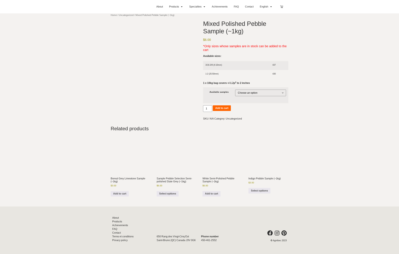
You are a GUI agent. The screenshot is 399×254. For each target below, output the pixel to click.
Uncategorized (126, 15)
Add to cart (221, 108)
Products (174, 6)
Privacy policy (120, 240)
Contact (249, 6)
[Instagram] (277, 233)
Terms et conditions (123, 236)
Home (114, 15)
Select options (167, 193)
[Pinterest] (284, 233)
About (159, 6)
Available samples (219, 92)
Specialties (195, 6)
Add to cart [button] (119, 193)
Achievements (220, 6)
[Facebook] (270, 233)
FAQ (236, 6)
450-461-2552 (209, 240)
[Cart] (281, 6)
